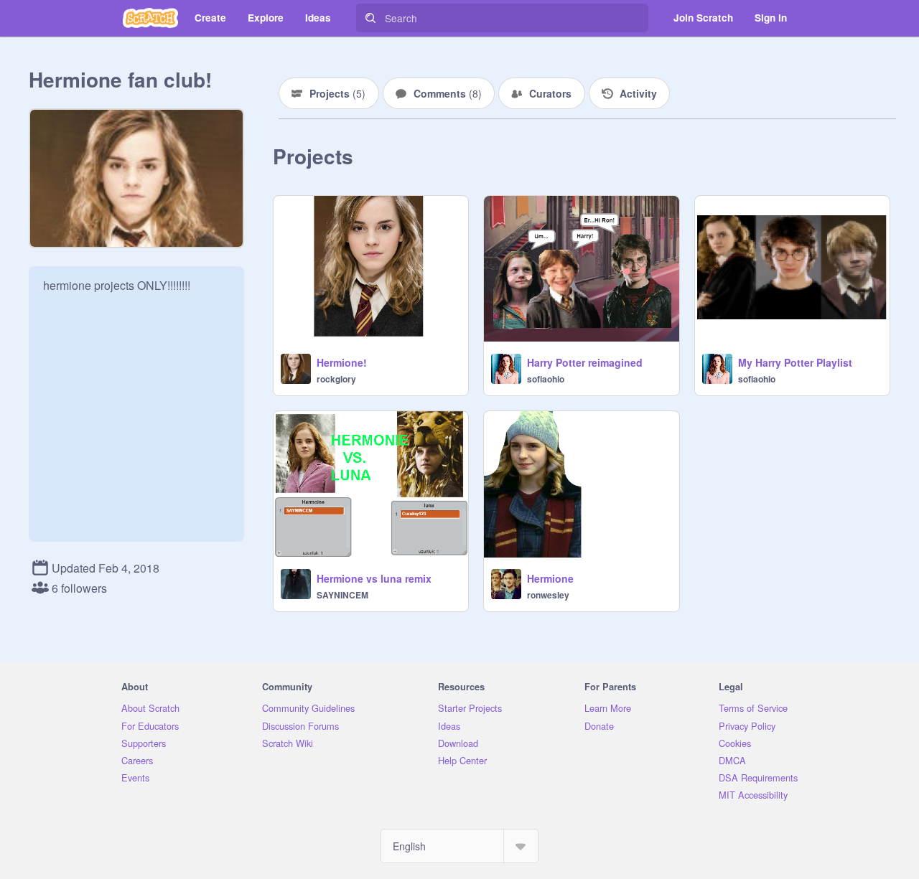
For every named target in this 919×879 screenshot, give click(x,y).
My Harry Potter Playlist (795, 362)
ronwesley (548, 594)
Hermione (550, 578)
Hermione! (342, 362)
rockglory (336, 378)
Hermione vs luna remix (374, 578)
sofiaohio (545, 378)
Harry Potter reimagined (585, 362)
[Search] (370, 18)
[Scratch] (150, 18)
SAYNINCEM (342, 594)
